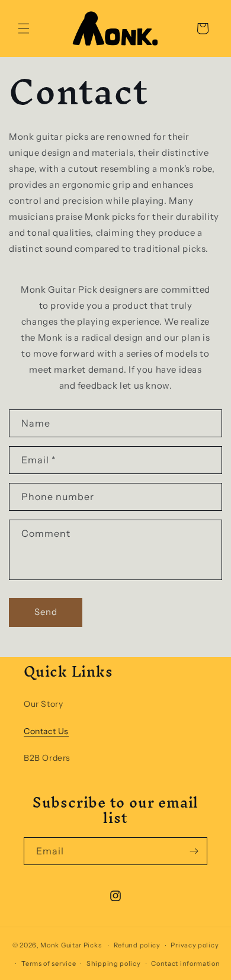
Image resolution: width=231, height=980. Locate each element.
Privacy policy (195, 945)
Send (45, 611)
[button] (24, 28)
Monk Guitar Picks (70, 945)
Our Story (43, 704)
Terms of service (48, 963)
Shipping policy (113, 963)
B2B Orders (47, 757)
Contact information (185, 963)
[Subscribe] (194, 851)
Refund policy (137, 945)
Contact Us (46, 731)
